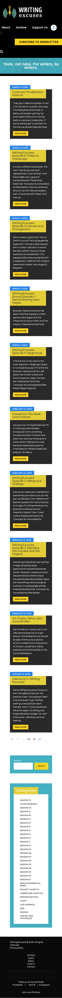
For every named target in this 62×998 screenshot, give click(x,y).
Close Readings (28, 804)
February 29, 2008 (22, 409)
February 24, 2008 (22, 473)
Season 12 (25, 838)
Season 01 (25, 879)
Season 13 (25, 834)
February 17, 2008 (21, 540)
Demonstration (29, 897)
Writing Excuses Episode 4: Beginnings (27, 351)
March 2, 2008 (19, 345)
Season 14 (25, 830)
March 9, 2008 (19, 218)
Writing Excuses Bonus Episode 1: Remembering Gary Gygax (25, 298)
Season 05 (25, 864)
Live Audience (27, 904)
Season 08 (25, 853)
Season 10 (25, 845)
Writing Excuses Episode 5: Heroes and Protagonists (27, 226)
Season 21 (25, 811)
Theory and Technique (26, 917)
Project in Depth (29, 889)
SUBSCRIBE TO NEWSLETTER (38, 42)
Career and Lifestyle (31, 893)
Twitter (32, 985)
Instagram (44, 985)
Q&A (22, 908)
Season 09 (25, 849)
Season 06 (25, 860)
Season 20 (25, 808)
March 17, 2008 (20, 87)
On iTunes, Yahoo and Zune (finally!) (27, 620)
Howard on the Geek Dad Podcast (26, 415)
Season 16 (25, 823)
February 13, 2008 (21, 613)
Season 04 (25, 868)
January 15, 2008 (21, 674)
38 (29, 739)
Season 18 (25, 815)
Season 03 (25, 872)
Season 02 (25, 876)
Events (31, 964)
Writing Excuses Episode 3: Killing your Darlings (27, 481)
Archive (31, 955)
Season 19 (25, 800)
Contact (31, 967)
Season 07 (25, 857)
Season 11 (25, 842)
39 (34, 739)
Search (17, 761)
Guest (23, 901)
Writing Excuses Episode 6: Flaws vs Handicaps (25, 155)
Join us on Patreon (31, 992)
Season (24, 912)
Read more (20, 133)
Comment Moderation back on (27, 93)
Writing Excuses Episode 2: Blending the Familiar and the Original (26, 549)
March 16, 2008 (20, 148)
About (31, 961)
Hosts (31, 958)
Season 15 (25, 826)
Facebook (17, 985)
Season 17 (25, 819)
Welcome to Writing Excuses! (26, 680)
